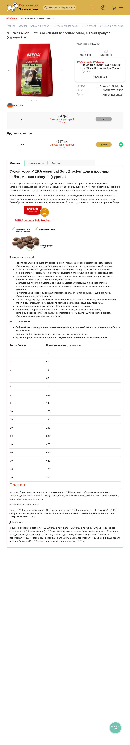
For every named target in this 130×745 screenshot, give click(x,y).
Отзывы (56, 163)
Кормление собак (40, 25)
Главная (11, 25)
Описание (15, 163)
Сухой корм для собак (65, 25)
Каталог (22, 25)
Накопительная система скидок (28, 18)
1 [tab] (32, 101)
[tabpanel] (35, 70)
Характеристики (36, 163)
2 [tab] (37, 101)
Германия (18, 105)
